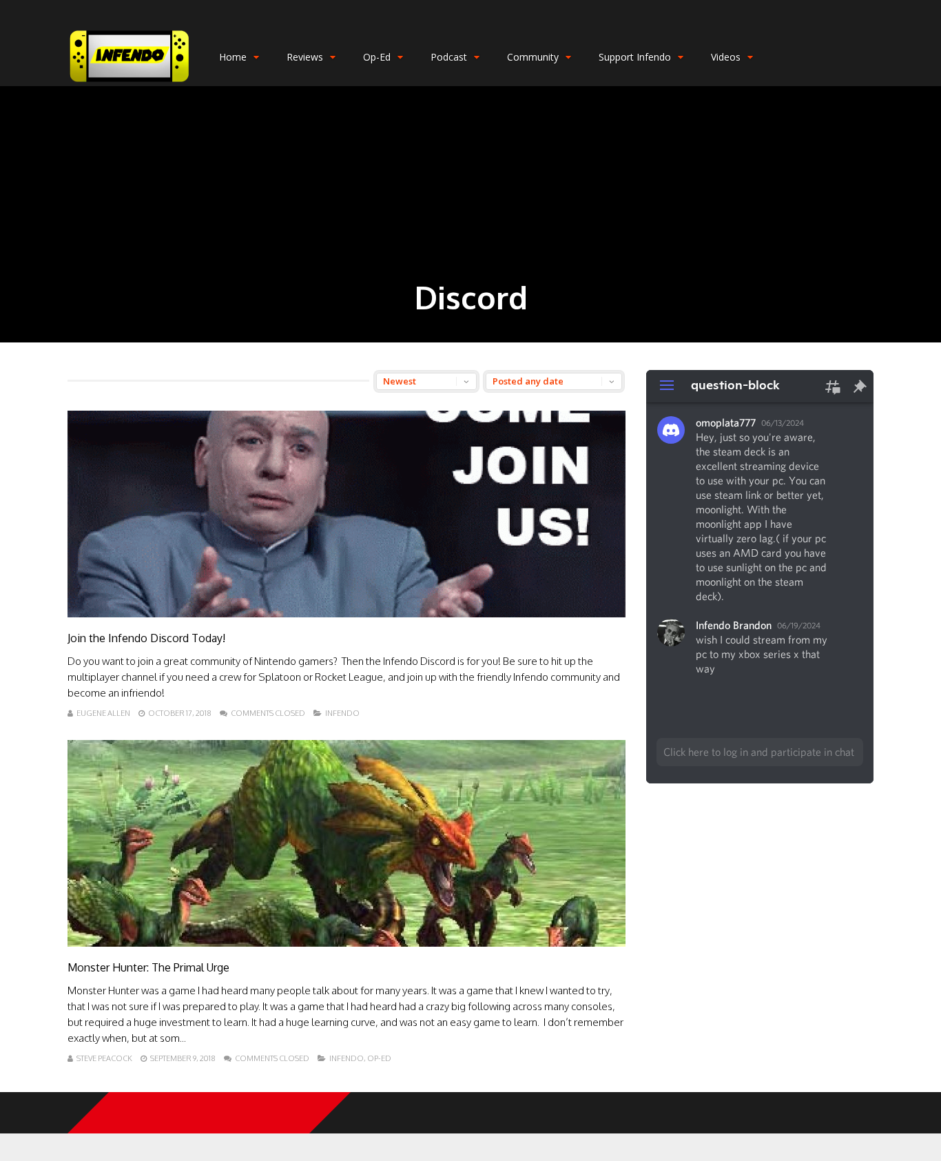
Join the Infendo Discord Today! (146, 638)
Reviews (305, 56)
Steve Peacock (104, 1058)
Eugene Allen (103, 713)
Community (533, 56)
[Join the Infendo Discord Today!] (346, 613)
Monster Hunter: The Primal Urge (148, 967)
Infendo (342, 713)
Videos (726, 56)
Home (233, 56)
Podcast (449, 56)
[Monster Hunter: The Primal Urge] (346, 943)
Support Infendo (635, 56)
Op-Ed (377, 56)
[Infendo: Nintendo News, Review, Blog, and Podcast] (130, 83)
